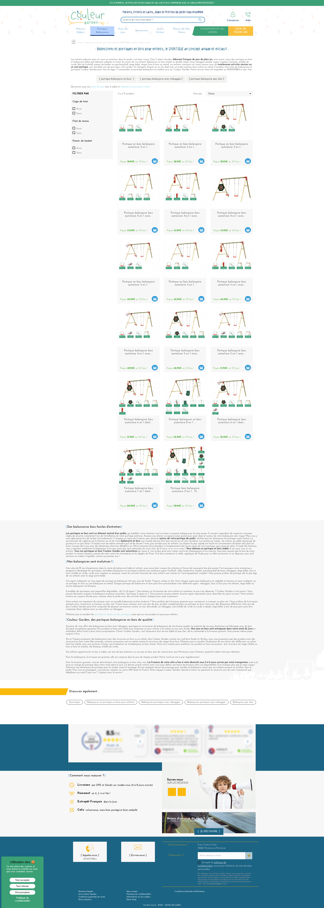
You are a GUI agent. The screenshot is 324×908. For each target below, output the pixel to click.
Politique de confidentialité (139, 894)
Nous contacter (85, 900)
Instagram (182, 792)
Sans (79, 113)
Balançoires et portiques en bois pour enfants (110, 702)
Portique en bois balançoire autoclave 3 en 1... (185, 145)
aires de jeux (97, 87)
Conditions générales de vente (91, 897)
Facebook (172, 792)
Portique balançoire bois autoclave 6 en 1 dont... (138, 421)
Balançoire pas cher (243, 702)
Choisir (230, 94)
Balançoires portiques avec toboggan (161, 702)
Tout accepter (22, 880)
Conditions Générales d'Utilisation (190, 891)
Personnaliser (22, 892)
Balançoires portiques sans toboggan (206, 702)
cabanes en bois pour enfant (135, 87)
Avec (79, 109)
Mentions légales (85, 891)
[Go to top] (316, 897)
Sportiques (74, 702)
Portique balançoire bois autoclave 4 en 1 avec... (138, 214)
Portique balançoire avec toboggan (161, 79)
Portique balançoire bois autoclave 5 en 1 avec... (231, 283)
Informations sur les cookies (138, 897)
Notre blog (131, 900)
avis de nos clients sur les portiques (112, 614)
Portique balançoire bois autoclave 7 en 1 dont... (138, 490)
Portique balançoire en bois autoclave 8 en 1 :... (185, 421)
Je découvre (209, 831)
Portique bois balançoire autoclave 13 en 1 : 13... (185, 490)
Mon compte (132, 891)
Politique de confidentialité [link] (22, 899)
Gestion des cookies (173, 905)
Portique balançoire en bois (116, 79)
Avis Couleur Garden (87, 894)
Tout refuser (22, 886)
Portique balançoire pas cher (206, 79)
